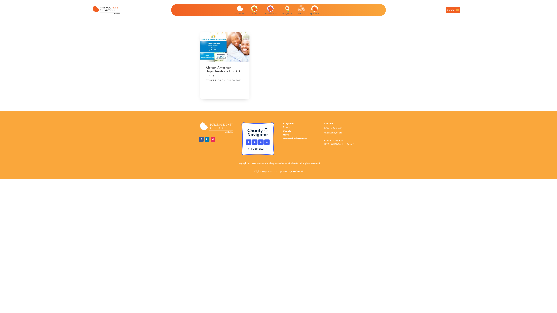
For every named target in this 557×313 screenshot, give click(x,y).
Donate (287, 131)
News (286, 135)
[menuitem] (241, 10)
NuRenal (297, 171)
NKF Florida (217, 80)
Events (286, 127)
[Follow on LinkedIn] (207, 139)
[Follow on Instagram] (213, 139)
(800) (333, 128)
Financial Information (295, 139)
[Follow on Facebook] (201, 139)
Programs (288, 123)
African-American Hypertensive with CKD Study (223, 71)
